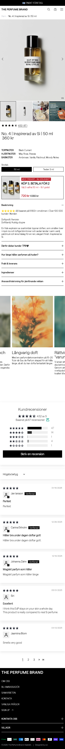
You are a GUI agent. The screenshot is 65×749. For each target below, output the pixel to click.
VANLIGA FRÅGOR (10, 704)
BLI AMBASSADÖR (10, 687)
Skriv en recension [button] (32, 454)
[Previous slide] (2, 59)
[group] (8, 111)
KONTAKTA (6, 698)
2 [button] (28, 659)
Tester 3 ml (48, 169)
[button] (17, 428)
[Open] (62, 9)
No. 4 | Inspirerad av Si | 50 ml (22, 16)
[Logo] (14, 9)
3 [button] (34, 659)
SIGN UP (5, 710)
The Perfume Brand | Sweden (19, 745)
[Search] (49, 9)
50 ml (17, 169)
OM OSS (5, 681)
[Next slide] (62, 59)
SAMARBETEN (8, 692)
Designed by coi (41, 745)
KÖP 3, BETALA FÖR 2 (35, 183)
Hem (3, 16)
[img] (10, 488)
